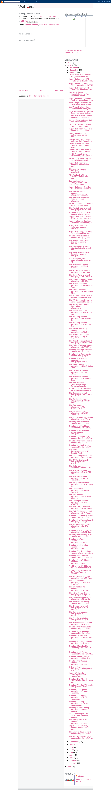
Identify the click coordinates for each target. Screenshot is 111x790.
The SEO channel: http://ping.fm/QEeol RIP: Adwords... (80, 582)
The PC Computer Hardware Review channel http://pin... (81, 296)
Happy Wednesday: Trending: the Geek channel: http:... (77, 674)
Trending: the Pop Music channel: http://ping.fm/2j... (80, 422)
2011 (69, 63)
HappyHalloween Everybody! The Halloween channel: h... (81, 99)
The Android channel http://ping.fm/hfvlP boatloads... (77, 170)
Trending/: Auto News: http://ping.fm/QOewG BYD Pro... (80, 637)
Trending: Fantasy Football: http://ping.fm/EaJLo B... (80, 642)
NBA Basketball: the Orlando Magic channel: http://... (81, 204)
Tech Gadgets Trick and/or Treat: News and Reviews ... (81, 103)
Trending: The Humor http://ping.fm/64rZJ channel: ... (78, 697)
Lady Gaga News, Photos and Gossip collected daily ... (81, 112)
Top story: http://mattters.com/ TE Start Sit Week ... (79, 451)
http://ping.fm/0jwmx (48, 16)
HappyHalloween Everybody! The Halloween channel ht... (81, 89)
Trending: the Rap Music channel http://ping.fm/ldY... (81, 237)
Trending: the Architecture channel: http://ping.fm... (80, 632)
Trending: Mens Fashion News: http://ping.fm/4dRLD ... (81, 647)
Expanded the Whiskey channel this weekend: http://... (79, 727)
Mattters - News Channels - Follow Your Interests (79, 17)
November (73, 70)
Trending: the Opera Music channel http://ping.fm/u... (80, 355)
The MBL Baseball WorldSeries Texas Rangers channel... (77, 384)
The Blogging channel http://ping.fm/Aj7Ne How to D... (81, 318)
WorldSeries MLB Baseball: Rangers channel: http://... (80, 75)
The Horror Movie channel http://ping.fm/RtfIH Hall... (80, 271)
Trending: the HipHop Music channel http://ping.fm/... (80, 350)
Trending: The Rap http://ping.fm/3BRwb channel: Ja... (78, 703)
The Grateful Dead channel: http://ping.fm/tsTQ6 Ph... (80, 619)
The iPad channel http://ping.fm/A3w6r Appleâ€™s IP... (78, 406)
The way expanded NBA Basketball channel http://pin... (79, 254)
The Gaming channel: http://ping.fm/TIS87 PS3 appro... (79, 400)
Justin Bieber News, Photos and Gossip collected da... (80, 116)
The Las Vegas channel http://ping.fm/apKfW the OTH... (80, 372)
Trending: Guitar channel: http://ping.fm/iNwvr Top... (80, 657)
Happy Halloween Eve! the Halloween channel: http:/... (81, 222)
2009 (69, 767)
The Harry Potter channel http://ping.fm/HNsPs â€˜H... (81, 276)
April (71, 755)
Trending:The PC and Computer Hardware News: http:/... (81, 680)
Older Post (58, 91)
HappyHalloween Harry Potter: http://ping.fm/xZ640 (81, 84)
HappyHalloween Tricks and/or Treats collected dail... (79, 135)
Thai (57, 25)
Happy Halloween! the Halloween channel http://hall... (78, 227)
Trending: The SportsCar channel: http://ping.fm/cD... (81, 437)
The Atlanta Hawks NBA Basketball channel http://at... (79, 242)
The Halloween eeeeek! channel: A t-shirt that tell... (80, 467)
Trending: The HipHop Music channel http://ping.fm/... (81, 516)
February (73, 760)
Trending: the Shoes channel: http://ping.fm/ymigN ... (81, 521)
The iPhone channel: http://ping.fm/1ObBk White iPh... (81, 291)
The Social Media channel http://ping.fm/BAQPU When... (79, 526)
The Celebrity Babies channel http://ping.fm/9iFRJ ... (81, 280)
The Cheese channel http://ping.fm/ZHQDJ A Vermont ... (79, 490)
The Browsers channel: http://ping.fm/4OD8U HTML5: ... (78, 607)
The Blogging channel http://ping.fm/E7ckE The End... (80, 324)
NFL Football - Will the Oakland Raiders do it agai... (78, 176)
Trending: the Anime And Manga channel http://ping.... (79, 432)
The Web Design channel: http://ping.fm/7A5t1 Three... (81, 507)
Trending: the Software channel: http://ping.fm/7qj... (81, 556)
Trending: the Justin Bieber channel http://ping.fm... (80, 213)
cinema (35, 25)
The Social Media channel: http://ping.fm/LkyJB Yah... (80, 577)
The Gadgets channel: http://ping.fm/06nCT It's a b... (80, 394)
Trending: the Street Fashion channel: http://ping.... (80, 442)
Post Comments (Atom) (39, 96)
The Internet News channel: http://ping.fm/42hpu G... (80, 598)
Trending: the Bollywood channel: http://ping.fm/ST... (81, 446)
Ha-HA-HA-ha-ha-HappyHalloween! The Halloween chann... (79, 94)
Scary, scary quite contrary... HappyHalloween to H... (80, 159)
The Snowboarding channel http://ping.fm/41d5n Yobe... (81, 342)
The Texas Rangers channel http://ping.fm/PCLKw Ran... (81, 456)
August (72, 744)
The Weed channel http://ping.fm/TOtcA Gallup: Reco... (81, 366)
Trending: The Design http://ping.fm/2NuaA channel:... (78, 691)
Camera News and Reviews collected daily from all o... (80, 150)
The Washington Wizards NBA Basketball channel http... (80, 248)
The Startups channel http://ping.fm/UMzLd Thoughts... (78, 478)
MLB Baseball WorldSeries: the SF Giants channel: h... (80, 389)
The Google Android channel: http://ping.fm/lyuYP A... (81, 418)
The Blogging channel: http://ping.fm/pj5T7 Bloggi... (78, 613)
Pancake (51, 25)
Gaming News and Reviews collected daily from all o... (80, 140)
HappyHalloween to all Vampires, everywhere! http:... (79, 164)
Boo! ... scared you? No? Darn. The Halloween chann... (79, 715)
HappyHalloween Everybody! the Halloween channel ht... (81, 188)
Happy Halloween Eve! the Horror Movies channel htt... (81, 217)
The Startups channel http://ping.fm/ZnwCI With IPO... (80, 472)
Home (41, 91)
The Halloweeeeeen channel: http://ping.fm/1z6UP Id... (81, 623)
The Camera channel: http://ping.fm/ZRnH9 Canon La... (78, 413)
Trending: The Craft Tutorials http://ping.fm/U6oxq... (81, 686)
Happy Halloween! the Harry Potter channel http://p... (80, 232)
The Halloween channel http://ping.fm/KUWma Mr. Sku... (80, 378)
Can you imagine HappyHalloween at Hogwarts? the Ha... (78, 182)
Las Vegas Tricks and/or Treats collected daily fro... (80, 108)
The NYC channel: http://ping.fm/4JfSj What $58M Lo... (80, 496)
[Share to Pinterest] (37, 22)
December (73, 67)
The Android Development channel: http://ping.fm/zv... (81, 737)
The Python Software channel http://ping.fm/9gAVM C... (81, 346)
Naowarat (43, 25)
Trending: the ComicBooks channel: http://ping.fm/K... (80, 628)
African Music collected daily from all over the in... (81, 121)
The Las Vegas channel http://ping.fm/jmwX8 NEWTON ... (78, 502)
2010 (69, 65)
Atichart (28, 25)
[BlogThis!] (30, 22)
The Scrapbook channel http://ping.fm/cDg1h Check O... (81, 484)
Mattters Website (71, 53)
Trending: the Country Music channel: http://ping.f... (80, 535)
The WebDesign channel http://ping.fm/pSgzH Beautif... (79, 336)
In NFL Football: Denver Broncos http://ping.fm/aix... (81, 155)
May (71, 752)
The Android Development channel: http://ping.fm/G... (80, 733)
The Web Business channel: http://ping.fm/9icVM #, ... (80, 512)
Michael (81, 776)
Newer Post (23, 91)
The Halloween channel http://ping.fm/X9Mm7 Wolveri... (78, 266)
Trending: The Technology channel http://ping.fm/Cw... (81, 552)
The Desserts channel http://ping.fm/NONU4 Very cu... (80, 312)
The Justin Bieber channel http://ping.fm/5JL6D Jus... (80, 209)
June (71, 750)
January (73, 763)
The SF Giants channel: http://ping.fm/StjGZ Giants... (78, 461)
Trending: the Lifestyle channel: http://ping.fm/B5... (81, 653)
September (74, 742)
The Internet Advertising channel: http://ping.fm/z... (80, 602)
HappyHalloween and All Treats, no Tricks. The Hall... (81, 80)
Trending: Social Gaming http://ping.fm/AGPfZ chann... (79, 709)
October (73, 73)
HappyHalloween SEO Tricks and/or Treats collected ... (81, 130)
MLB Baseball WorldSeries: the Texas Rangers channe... (80, 572)
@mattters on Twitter (73, 50)
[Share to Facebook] (35, 22)
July (71, 747)
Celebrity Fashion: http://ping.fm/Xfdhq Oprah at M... (80, 668)
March (72, 758)
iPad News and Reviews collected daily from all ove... (79, 145)
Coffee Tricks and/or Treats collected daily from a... (80, 125)
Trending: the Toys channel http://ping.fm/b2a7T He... (80, 531)
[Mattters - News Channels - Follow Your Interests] (79, 46)
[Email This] (28, 22)
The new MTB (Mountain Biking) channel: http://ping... (79, 199)
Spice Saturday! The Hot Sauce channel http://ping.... (79, 306)
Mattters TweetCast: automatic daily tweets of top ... (80, 260)
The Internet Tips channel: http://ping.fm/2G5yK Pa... (80, 594)
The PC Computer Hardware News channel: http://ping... (81, 301)
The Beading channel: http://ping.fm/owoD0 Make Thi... (80, 285)
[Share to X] (33, 22)
